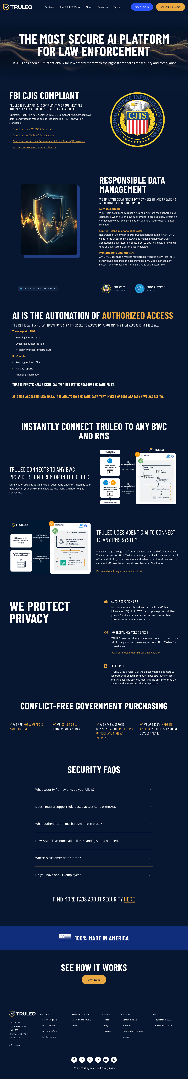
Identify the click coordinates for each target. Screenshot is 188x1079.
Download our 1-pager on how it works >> (119, 571)
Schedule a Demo (170, 7)
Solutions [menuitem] (45, 1014)
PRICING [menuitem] (156, 1014)
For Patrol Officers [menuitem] (50, 1031)
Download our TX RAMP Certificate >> (33, 135)
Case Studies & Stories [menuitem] (133, 1031)
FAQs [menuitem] (75, 1025)
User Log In (142, 7)
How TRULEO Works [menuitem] (81, 1014)
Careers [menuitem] (107, 1031)
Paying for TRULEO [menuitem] (163, 1019)
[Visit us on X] (90, 1060)
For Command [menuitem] (48, 1025)
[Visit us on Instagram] (82, 1060)
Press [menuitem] (106, 1019)
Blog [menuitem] (106, 1025)
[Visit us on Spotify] (114, 1060)
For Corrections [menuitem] (49, 1037)
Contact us (94, 979)
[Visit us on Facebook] (74, 1060)
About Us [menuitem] (106, 1014)
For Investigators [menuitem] (49, 1019)
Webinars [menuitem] (127, 1025)
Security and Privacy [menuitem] (82, 1019)
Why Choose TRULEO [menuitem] (164, 1025)
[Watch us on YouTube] (106, 1060)
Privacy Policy (108, 1068)
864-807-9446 (16, 1037)
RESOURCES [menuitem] (126, 1014)
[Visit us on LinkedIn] (98, 1060)
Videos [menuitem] (126, 1037)
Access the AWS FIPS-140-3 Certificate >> (35, 147)
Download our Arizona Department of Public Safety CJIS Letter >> (49, 141)
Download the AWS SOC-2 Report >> (33, 129)
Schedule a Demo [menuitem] (131, 1019)
